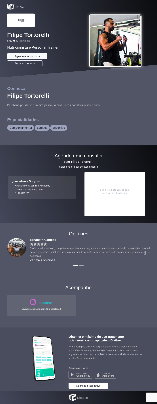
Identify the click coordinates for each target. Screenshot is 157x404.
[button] (12, 254)
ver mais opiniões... (44, 260)
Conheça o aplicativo (88, 385)
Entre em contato (25, 63)
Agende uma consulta (27, 56)
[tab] (42, 187)
